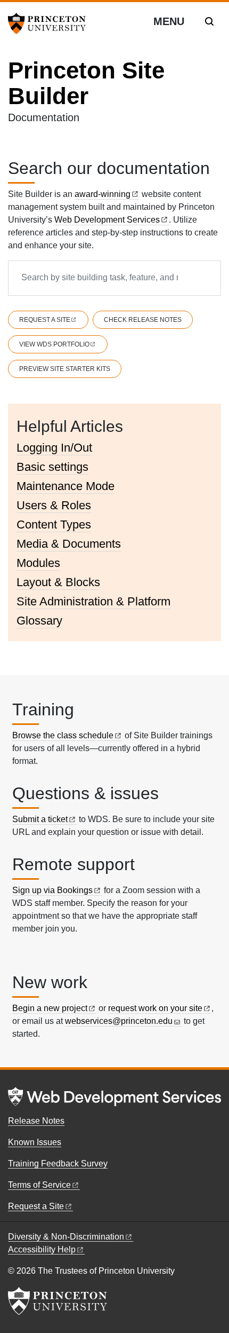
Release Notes (36, 1120)
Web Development (107, 219)
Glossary (39, 620)
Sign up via (52, 890)
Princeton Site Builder (86, 83)
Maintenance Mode (65, 486)
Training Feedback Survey (58, 1163)
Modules (38, 563)
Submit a (40, 819)
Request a (44, 320)
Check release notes (143, 320)
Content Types (54, 524)
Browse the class (62, 735)
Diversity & (66, 1236)
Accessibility (42, 1249)
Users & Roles (54, 505)
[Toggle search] (209, 21)
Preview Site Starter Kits (64, 369)
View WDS (54, 344)
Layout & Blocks (58, 582)
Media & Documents (69, 543)
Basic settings (52, 467)
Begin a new (49, 1008)
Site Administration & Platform (93, 601)
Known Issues (34, 1142)
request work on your (155, 1008)
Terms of (39, 1184)
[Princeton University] (50, 23)
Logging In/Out (54, 447)
